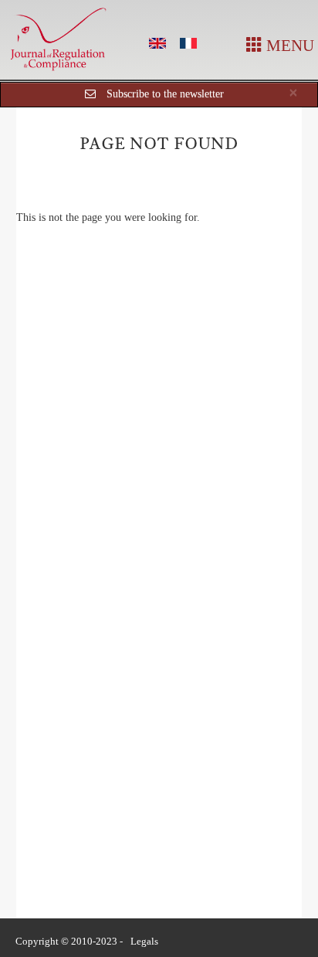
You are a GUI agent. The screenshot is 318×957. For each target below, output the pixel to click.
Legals (144, 941)
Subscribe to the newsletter (165, 94)
